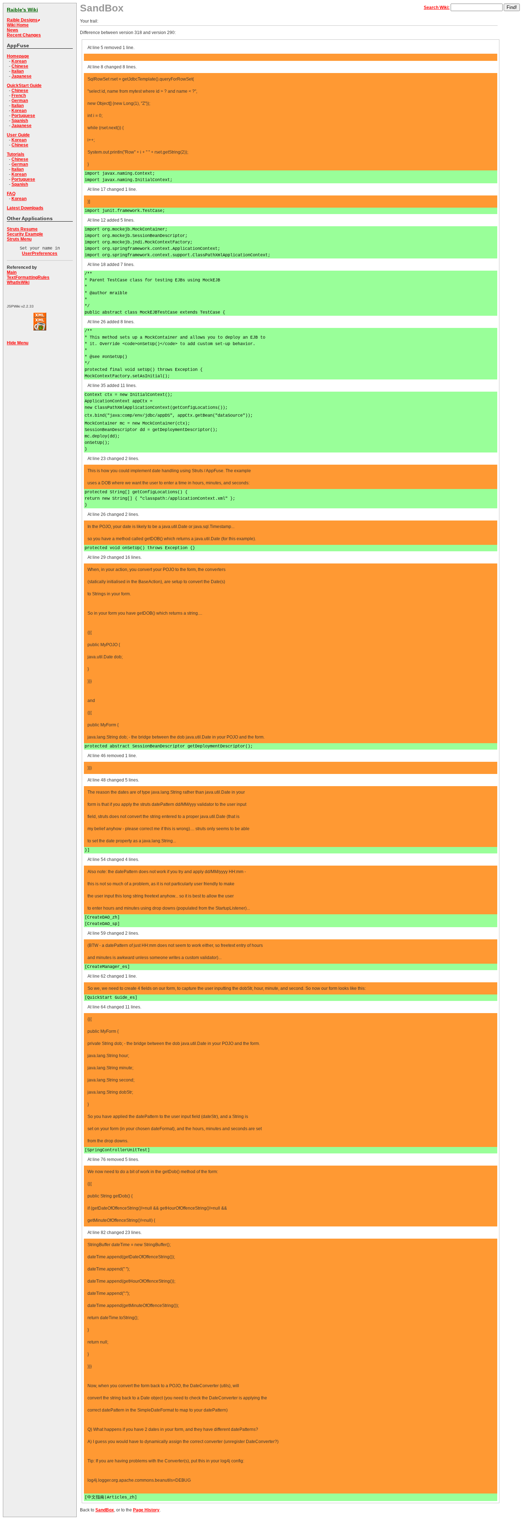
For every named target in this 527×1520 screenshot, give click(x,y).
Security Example (25, 234)
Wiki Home (18, 25)
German (19, 100)
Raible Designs (22, 20)
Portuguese (23, 115)
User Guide (18, 134)
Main (11, 272)
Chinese (19, 66)
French (18, 95)
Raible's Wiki (22, 10)
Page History (146, 1509)
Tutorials (15, 154)
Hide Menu (17, 342)
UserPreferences (39, 253)
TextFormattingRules (28, 277)
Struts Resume (22, 229)
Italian (17, 71)
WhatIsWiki (18, 282)
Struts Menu (19, 239)
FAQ (11, 193)
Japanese (21, 76)
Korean (19, 61)
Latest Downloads (25, 207)
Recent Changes (24, 35)
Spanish (19, 120)
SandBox (104, 1509)
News (12, 30)
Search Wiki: (437, 7)
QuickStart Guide (24, 85)
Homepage (18, 56)
